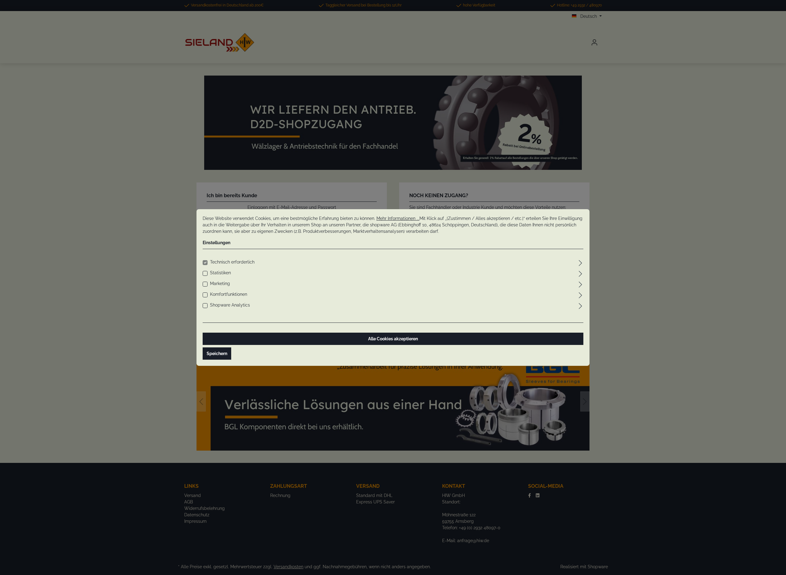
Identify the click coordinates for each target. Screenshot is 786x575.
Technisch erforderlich (232, 262)
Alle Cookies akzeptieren (393, 338)
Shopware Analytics (230, 305)
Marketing (220, 283)
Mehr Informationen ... (397, 218)
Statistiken (220, 272)
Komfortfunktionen (228, 294)
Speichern (217, 353)
